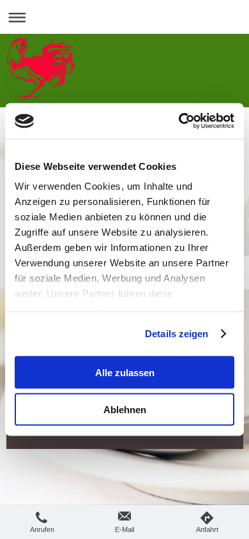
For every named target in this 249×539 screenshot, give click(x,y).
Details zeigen (176, 333)
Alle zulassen (125, 372)
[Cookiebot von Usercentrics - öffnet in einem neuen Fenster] (179, 121)
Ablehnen (124, 409)
